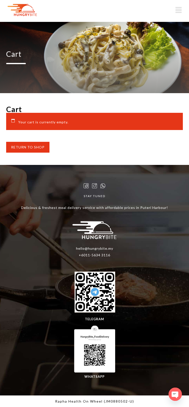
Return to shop (28, 147)
